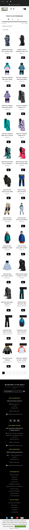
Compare (14, 509)
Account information (15, 502)
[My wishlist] (10, 1)
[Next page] (24, 373)
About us (14, 477)
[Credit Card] (12, 518)
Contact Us (14, 481)
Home (7, 13)
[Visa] (22, 518)
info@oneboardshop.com (15, 414)
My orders (14, 505)
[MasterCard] (17, 518)
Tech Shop (14, 479)
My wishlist (14, 507)
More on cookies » (14, 528)
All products (14, 512)
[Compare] (7, 1)
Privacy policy (14, 488)
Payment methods (14, 491)
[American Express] (7, 518)
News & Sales (15, 493)
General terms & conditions (14, 486)
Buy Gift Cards (14, 474)
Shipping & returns (14, 484)
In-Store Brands (14, 495)
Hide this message (20, 526)
